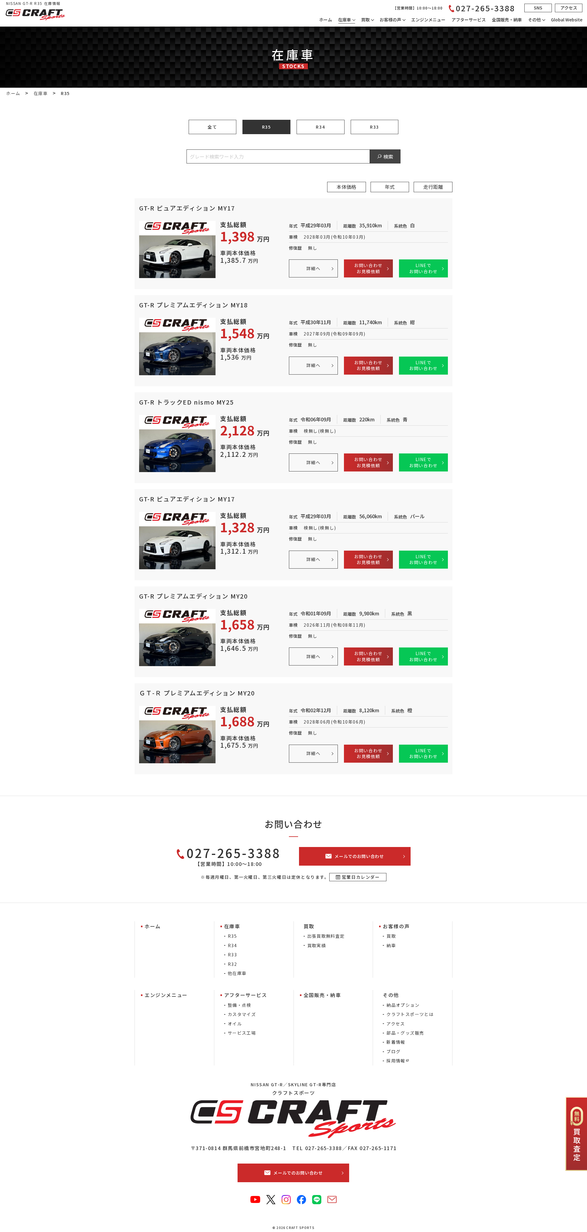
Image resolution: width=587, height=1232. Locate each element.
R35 (266, 127)
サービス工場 (242, 1033)
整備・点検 (239, 1005)
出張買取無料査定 (326, 936)
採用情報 (395, 1061)
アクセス (395, 1024)
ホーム (325, 19)
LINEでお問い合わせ (423, 268)
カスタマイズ (242, 1014)
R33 (374, 127)
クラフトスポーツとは (410, 1014)
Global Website (566, 19)
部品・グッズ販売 (405, 1033)
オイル (235, 1024)
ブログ (393, 1051)
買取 (391, 936)
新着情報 (395, 1042)
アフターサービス (469, 19)
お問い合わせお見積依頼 (368, 268)
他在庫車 (237, 973)
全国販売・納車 (507, 19)
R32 (232, 964)
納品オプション (402, 1005)
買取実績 (316, 945)
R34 (320, 127)
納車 (391, 945)
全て (212, 127)
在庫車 (344, 19)
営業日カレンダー (361, 877)
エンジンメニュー (428, 19)
